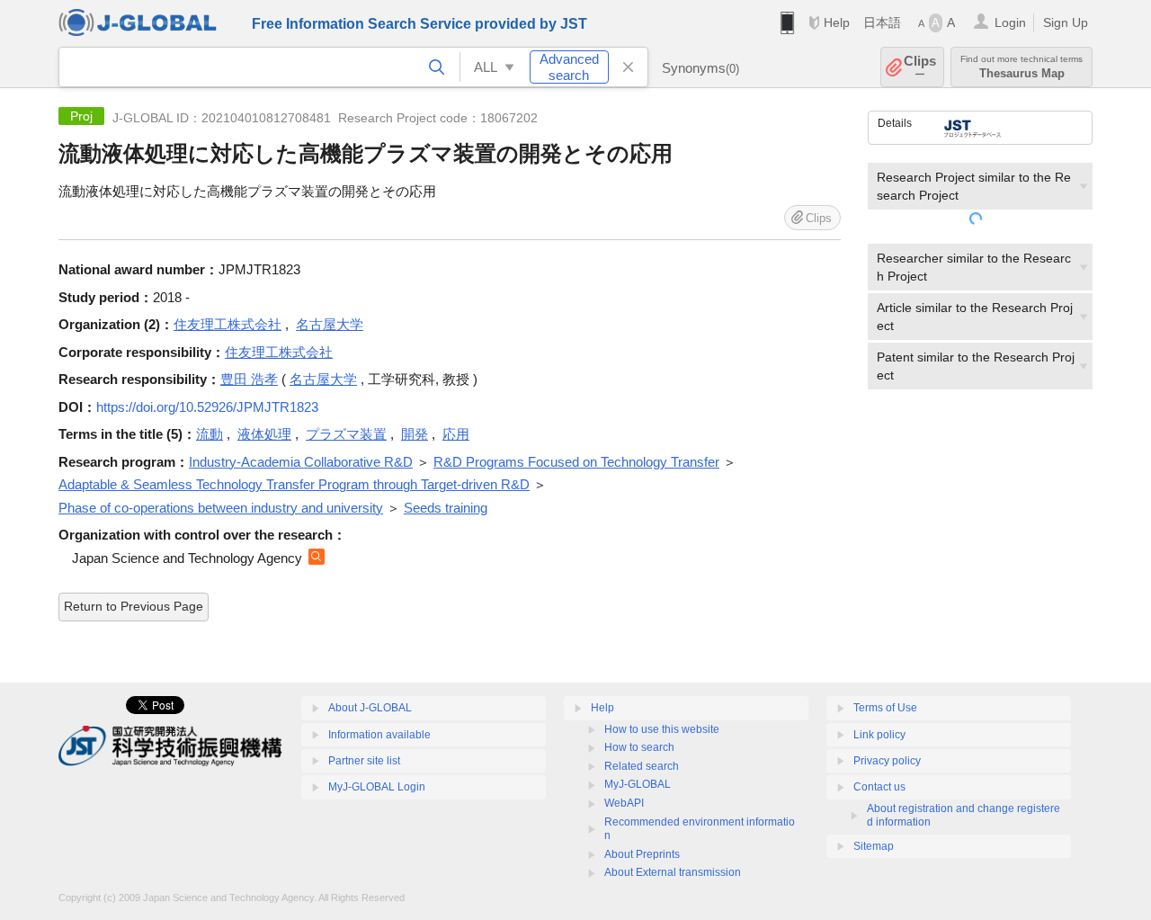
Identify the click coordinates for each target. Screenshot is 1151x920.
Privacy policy (887, 761)
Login (1010, 22)
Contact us (879, 787)
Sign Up (1065, 22)
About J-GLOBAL (370, 707)
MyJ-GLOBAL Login (376, 787)
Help (837, 22)
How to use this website (661, 729)
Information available (379, 734)
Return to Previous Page (133, 606)
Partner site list (364, 761)
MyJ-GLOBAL (637, 784)
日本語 (882, 22)
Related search (641, 766)
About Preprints (642, 854)
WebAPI (624, 803)
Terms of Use (885, 707)
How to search (639, 747)
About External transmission (672, 872)
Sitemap (873, 846)
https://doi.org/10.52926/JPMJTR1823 (207, 407)
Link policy (879, 734)
